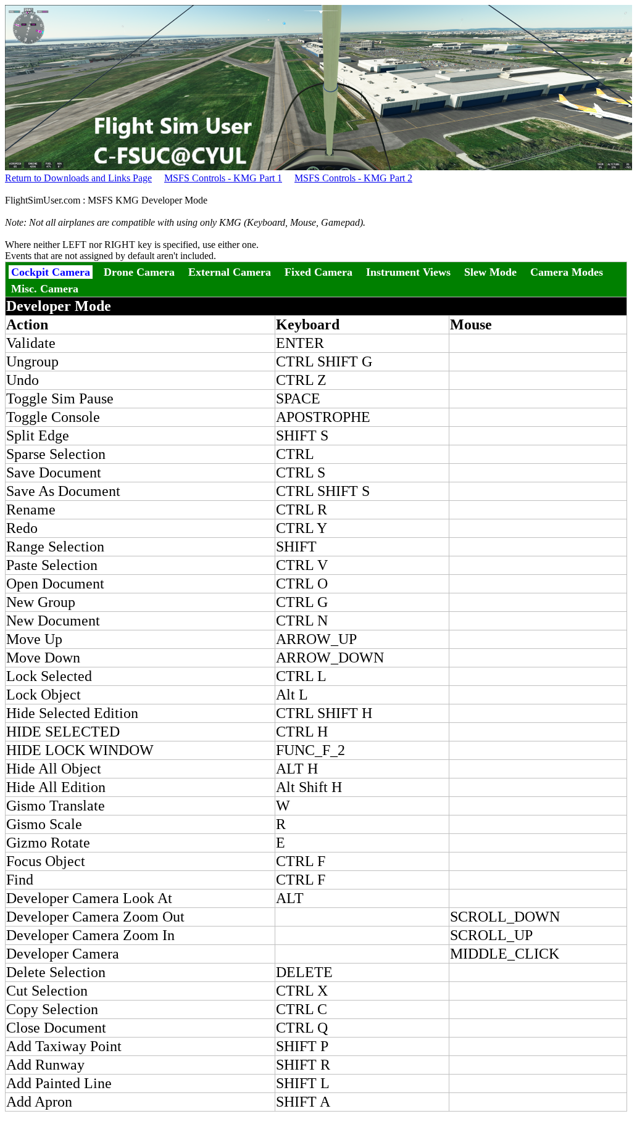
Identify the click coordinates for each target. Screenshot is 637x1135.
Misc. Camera (44, 289)
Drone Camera (139, 272)
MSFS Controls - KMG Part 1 (223, 178)
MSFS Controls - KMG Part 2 (353, 178)
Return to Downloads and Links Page (78, 178)
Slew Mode (490, 272)
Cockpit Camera (50, 272)
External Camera (229, 272)
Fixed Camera (318, 272)
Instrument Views (408, 272)
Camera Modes (566, 272)
